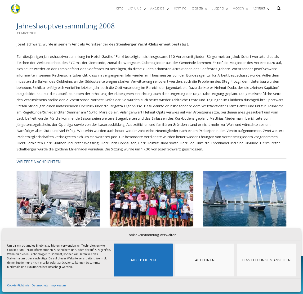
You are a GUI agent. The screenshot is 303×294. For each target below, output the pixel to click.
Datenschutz (40, 285)
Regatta (197, 8)
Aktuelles (157, 8)
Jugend (218, 8)
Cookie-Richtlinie (18, 285)
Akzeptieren (143, 260)
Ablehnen (205, 260)
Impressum (58, 285)
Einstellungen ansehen (266, 260)
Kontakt (259, 8)
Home (118, 8)
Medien (238, 8)
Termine (179, 8)
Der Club (135, 8)
